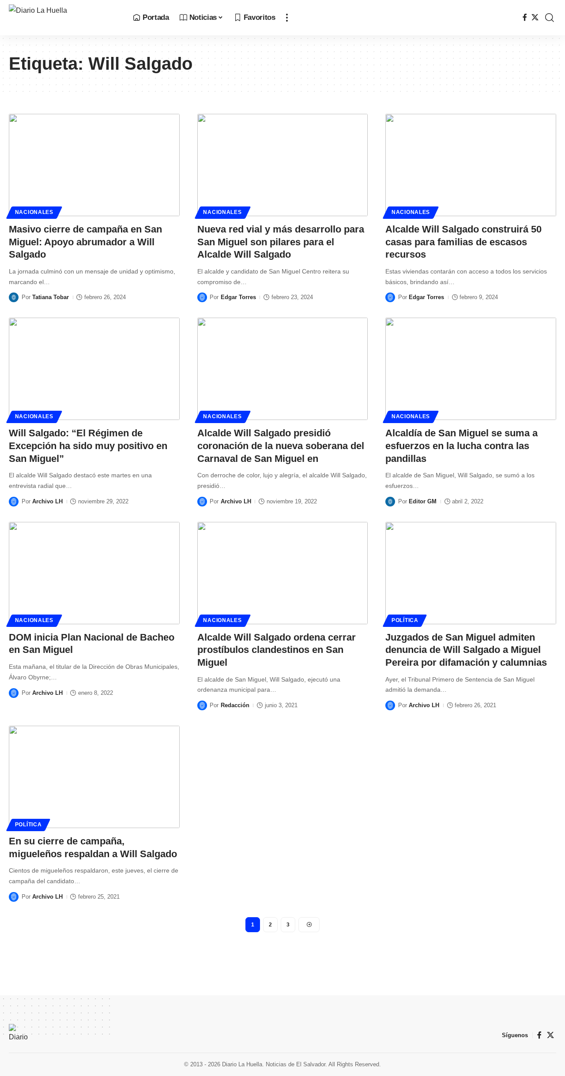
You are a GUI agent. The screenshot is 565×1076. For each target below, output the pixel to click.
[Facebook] (524, 17)
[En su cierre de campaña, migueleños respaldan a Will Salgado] (94, 777)
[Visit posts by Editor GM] (390, 501)
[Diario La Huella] (64, 17)
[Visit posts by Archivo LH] (14, 501)
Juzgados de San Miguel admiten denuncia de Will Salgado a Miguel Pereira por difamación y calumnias (466, 650)
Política (405, 620)
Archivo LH (47, 501)
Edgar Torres (238, 297)
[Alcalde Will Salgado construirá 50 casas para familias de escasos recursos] (470, 165)
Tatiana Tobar (50, 297)
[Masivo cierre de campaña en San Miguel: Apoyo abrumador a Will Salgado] (94, 165)
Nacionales (34, 212)
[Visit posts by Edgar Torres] (202, 297)
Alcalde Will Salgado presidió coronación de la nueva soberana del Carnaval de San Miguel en (280, 445)
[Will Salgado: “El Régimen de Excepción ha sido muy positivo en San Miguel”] (94, 369)
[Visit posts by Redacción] (202, 705)
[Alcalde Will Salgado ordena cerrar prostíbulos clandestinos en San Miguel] (282, 573)
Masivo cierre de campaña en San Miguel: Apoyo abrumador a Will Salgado (85, 242)
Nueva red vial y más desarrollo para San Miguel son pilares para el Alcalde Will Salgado (280, 242)
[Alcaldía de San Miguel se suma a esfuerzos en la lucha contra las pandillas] (470, 369)
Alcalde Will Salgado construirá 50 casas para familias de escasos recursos (463, 242)
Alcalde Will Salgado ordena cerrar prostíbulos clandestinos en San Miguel (276, 650)
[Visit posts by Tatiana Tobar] (14, 297)
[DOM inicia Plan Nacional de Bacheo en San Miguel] (94, 573)
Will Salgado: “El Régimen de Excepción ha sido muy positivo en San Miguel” (88, 445)
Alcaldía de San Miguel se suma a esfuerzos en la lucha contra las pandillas (461, 445)
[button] (287, 17)
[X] (535, 17)
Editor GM (423, 501)
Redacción (235, 705)
